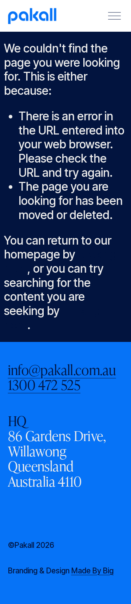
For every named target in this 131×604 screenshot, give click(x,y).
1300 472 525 (44, 384)
